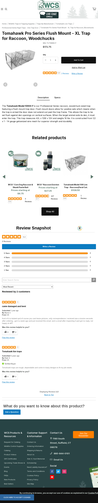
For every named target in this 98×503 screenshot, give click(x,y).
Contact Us (31, 442)
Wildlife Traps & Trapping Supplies (22, 24)
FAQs (6, 475)
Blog (6, 471)
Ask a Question (12, 412)
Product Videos (10, 454)
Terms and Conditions (36, 471)
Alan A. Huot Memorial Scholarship (36, 461)
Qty (44, 55)
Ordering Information (35, 446)
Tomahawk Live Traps (64, 24)
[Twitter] (58, 471)
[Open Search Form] (6, 9)
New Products (9, 480)
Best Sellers (8, 484)
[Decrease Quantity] (45, 60)
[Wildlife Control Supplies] (49, 5)
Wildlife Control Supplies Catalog (14, 448)
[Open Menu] (2, 9)
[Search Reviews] (93, 280)
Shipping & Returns (34, 450)
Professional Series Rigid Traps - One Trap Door (20, 28)
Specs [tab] (57, 97)
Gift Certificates (10, 459)
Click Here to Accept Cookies (17, 497)
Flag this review (8, 338)
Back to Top (49, 395)
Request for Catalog (12, 442)
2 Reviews (65, 74)
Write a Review (77, 74)
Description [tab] (43, 97)
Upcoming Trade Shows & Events (14, 465)
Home (4, 24)
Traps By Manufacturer (45, 24)
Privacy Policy (32, 480)
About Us (30, 454)
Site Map (30, 484)
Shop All (50, 211)
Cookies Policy (33, 475)
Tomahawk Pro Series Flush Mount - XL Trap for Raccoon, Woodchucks (67, 28)
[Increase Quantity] (55, 60)
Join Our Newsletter (83, 434)
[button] (4, 177)
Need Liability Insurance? (37, 467)
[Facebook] (52, 471)
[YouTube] (52, 477)
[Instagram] (64, 471)
